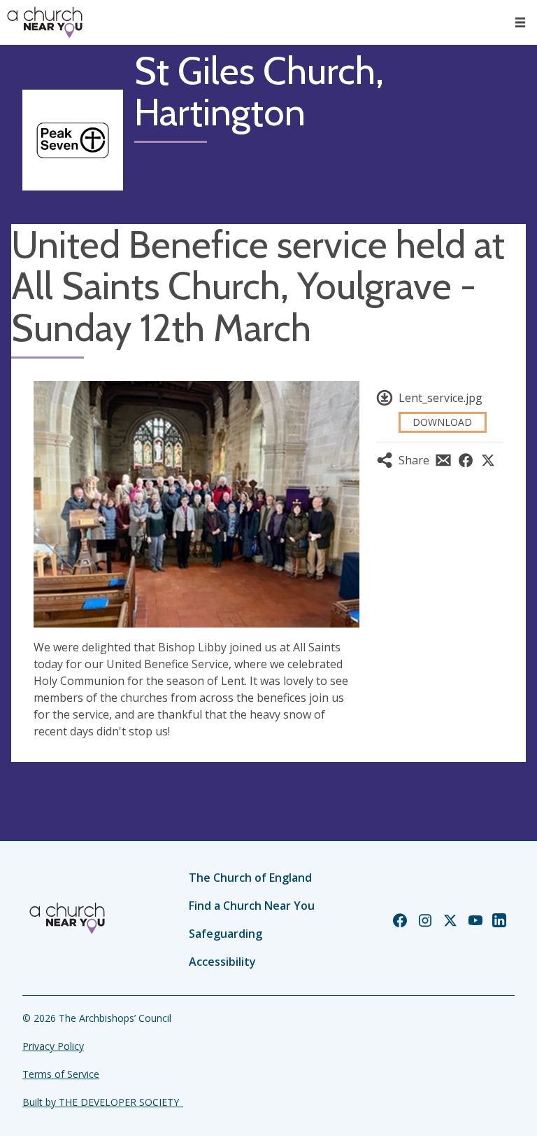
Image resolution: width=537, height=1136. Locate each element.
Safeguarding (225, 933)
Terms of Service (60, 1074)
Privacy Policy (53, 1046)
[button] (520, 22)
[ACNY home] (45, 22)
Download (442, 422)
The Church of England (250, 877)
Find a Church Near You (252, 905)
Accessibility (222, 961)
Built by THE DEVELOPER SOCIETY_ (102, 1102)
